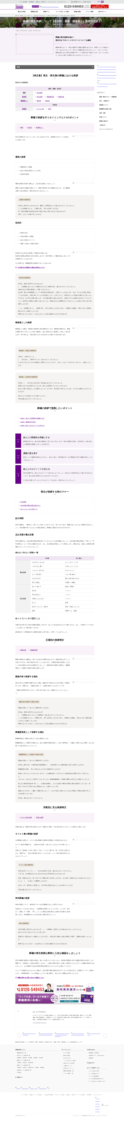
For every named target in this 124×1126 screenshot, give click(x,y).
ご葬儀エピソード (68, 1065)
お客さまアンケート (68, 1068)
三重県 (30, 1057)
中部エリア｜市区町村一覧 (23, 1055)
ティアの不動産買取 (94, 1076)
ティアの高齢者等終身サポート (96, 1078)
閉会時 (47, 101)
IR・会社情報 (23, 1)
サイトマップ (76, 1115)
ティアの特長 (67, 1052)
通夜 (24, 93)
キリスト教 (40, 109)
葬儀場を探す (34, 11)
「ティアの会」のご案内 (62, 11)
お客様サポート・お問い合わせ (96, 1055)
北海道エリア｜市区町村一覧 (24, 1070)
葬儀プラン (46, 11)
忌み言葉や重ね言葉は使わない (30, 505)
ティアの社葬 (24, 1094)
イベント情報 (89, 11)
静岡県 (36, 1057)
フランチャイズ (52, 1)
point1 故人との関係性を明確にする (32, 418)
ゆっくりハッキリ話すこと (29, 509)
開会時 (39, 101)
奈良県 (25, 1062)
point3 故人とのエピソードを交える (32, 425)
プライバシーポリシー (102, 1115)
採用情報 (31, 1)
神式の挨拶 (39, 817)
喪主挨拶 (39, 93)
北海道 (19, 1072)
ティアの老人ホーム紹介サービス (97, 1081)
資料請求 (91, 1058)
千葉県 (37, 1067)
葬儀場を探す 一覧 (21, 1052)
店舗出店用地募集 (49, 1094)
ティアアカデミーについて (40, 1022)
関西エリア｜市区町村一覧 (23, 1060)
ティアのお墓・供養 (94, 1071)
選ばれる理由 (22, 11)
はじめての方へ (67, 1058)
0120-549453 (73, 6)
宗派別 (24, 109)
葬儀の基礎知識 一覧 (69, 1070)
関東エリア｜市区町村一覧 (23, 1065)
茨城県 (42, 1067)
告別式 (24, 97)
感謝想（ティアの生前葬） (36, 1094)
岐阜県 (25, 1057)
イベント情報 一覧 (68, 1073)
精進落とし (24, 101)
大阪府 (19, 1062)
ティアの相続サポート (94, 1073)
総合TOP (35, 6)
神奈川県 (31, 1067)
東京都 (19, 1067)
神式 (49, 109)
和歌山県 (31, 1062)
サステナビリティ (62, 1)
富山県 (41, 1057)
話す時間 (23, 502)
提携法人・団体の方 (41, 1)
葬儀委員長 (50, 97)
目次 (18, 67)
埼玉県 (25, 1067)
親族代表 (61, 97)
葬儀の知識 (77, 11)
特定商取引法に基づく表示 (88, 1115)
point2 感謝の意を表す (28, 422)
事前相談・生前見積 (94, 1052)
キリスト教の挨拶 (26, 817)
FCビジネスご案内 (59, 1094)
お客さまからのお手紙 (69, 1063)
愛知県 (19, 1057)
